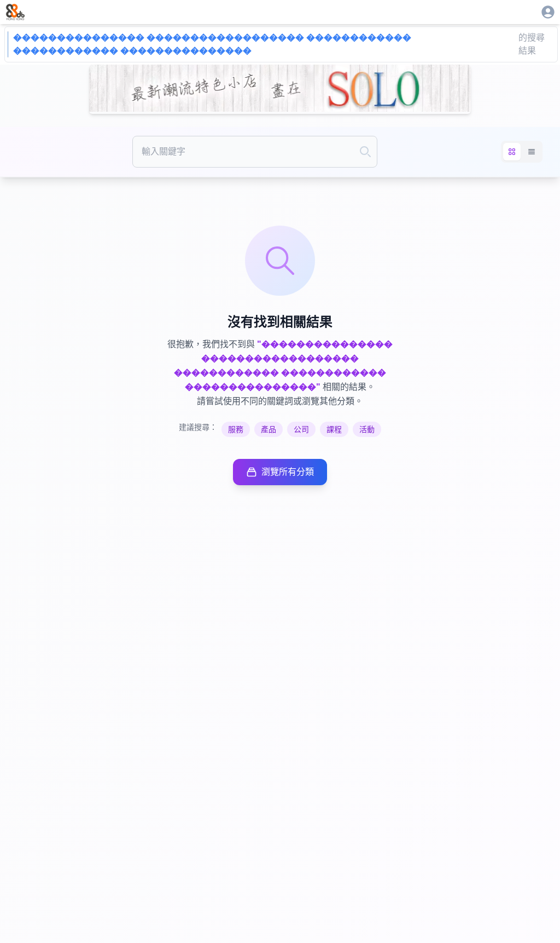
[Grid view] (512, 151)
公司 (301, 429)
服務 (235, 429)
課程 (334, 429)
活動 (367, 429)
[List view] (531, 151)
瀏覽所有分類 (287, 471)
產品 (268, 429)
